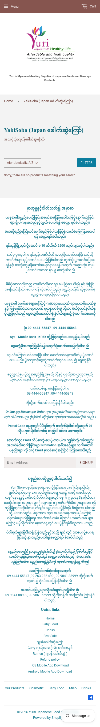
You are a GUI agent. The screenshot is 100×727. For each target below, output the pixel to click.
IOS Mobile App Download (50, 665)
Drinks (50, 630)
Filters (87, 163)
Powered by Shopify (48, 718)
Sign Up (86, 463)
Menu (15, 6)
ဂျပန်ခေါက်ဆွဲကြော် (50, 642)
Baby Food (50, 624)
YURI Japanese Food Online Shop (54, 712)
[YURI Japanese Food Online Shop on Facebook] (90, 698)
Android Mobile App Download (50, 671)
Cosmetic (36, 688)
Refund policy (50, 659)
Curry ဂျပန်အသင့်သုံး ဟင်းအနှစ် (50, 648)
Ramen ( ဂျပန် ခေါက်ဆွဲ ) (50, 654)
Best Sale (50, 636)
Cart (92, 6)
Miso (73, 688)
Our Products (15, 688)
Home (8, 101)
